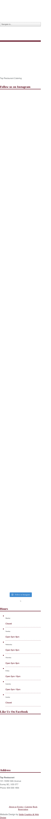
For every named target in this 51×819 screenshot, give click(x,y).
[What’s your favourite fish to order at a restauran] (20, 329)
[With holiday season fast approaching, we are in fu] (20, 230)
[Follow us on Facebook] (2, 600)
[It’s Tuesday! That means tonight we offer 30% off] (20, 503)
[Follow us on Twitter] (7, 600)
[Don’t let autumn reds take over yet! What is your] (20, 354)
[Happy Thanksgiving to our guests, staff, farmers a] (20, 280)
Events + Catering (24, 807)
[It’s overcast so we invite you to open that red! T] (20, 528)
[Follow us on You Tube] (12, 600)
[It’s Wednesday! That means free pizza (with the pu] (20, 553)
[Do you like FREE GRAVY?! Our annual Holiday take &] (20, 130)
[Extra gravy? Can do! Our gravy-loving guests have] (20, 304)
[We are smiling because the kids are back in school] (20, 454)
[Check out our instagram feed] (17, 600)
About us (13, 807)
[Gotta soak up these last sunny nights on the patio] (20, 404)
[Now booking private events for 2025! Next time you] (20, 155)
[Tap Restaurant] (20, 18)
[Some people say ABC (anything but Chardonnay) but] (20, 429)
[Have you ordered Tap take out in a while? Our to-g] (20, 578)
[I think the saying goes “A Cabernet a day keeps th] (20, 255)
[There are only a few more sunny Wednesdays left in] (20, 379)
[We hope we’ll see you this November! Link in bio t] (20, 180)
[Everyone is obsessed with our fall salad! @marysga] (20, 205)
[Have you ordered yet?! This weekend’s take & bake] (20, 479)
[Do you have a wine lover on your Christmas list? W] (20, 105)
